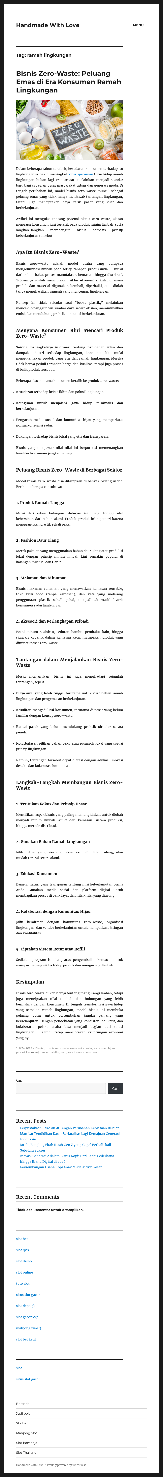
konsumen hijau (104, 1048)
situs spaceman (81, 174)
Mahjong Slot (26, 1433)
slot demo (24, 1261)
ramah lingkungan (58, 1052)
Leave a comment (86, 1052)
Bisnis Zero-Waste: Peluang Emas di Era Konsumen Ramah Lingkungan (68, 81)
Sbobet (22, 1423)
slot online (24, 1272)
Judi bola (23, 1413)
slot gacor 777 (27, 1317)
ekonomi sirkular (81, 1048)
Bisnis (39, 1048)
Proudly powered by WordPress (66, 1465)
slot (19, 1368)
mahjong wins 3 (28, 1328)
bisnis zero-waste (58, 1048)
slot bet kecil (26, 1339)
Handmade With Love (48, 25)
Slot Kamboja (26, 1443)
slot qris (22, 1250)
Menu (138, 25)
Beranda (22, 1404)
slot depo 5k (25, 1306)
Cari (19, 1080)
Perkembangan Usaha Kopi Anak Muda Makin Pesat (61, 1167)
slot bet (22, 1239)
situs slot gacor (28, 1295)
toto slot (23, 1283)
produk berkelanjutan (30, 1052)
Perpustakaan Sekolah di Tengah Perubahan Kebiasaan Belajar (69, 1128)
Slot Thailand (26, 1452)
